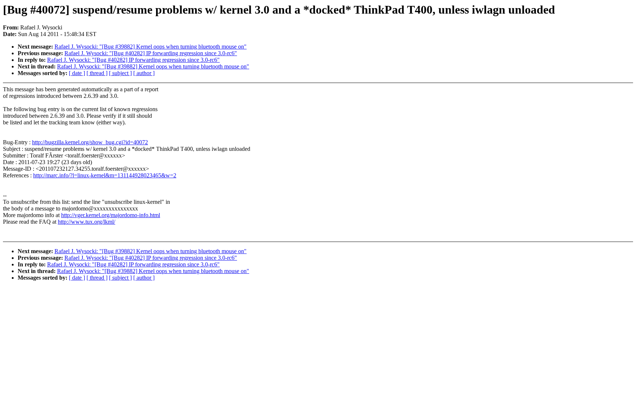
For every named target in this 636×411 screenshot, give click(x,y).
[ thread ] (96, 73)
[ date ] (77, 73)
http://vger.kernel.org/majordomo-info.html (110, 215)
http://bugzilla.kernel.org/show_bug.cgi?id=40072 (90, 142)
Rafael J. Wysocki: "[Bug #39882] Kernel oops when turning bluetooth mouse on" (150, 46)
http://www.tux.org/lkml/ (86, 222)
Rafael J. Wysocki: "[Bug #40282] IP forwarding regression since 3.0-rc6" (150, 53)
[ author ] (144, 73)
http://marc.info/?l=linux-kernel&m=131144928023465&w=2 (104, 175)
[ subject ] (120, 73)
